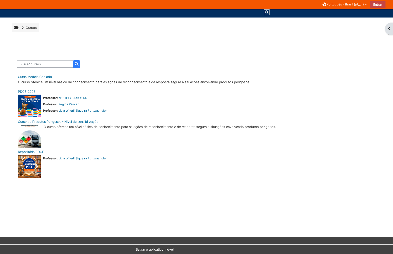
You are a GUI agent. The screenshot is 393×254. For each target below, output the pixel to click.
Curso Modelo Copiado (35, 77)
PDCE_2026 (26, 91)
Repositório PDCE (31, 152)
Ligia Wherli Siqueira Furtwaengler (82, 110)
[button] (345, 4)
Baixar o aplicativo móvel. (155, 249)
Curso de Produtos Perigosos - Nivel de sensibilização (58, 121)
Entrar (377, 4)
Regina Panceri (68, 104)
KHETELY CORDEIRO (72, 98)
